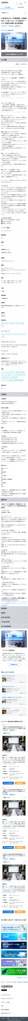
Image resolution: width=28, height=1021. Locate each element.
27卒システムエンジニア (8, 686)
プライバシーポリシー (15, 1018)
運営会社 (3, 1018)
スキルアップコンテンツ (7, 998)
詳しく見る (12, 763)
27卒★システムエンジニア (8, 675)
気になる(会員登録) (8, 783)
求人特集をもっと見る (21, 977)
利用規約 (8, 1018)
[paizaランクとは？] (25, 13)
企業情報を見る (14, 664)
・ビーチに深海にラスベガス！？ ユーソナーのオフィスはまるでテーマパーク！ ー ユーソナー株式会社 (14, 603)
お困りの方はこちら (6, 1013)
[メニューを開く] (25, 2)
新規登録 (20, 3)
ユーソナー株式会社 (7, 30)
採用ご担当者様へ (5, 1009)
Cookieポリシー (23, 1018)
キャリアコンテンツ (6, 995)
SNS (2, 1006)
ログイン (17, 3)
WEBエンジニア (6, 708)
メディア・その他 (5, 1002)
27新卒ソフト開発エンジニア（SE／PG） (12, 697)
